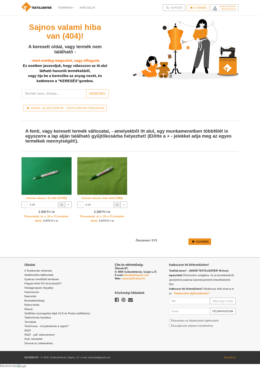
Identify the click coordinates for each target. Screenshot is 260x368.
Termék (200, 7)
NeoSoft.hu (230, 357)
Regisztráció (229, 9)
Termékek (65, 7)
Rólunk (28, 309)
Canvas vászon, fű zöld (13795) (46, 198)
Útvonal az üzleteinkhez (38, 343)
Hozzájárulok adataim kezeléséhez (192, 325)
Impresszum (31, 291)
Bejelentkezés (228, 6)
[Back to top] (247, 355)
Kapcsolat (30, 296)
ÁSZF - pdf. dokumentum (39, 334)
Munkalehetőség (34, 300)
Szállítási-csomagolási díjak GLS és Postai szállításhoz (57, 313)
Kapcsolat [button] (87, 7)
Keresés (175, 7)
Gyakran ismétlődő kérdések (41, 279)
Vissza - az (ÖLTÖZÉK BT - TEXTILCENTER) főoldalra (67, 108)
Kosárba (202, 241)
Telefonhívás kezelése (37, 317)
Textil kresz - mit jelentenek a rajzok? (46, 326)
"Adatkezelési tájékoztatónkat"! (191, 293)
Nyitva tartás (31, 304)
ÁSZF (27, 330)
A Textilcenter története (38, 270)
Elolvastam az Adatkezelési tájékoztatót (195, 320)
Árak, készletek (33, 338)
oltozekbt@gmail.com (136, 275)
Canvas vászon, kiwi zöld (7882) (102, 198)
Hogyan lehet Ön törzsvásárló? (43, 283)
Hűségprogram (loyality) (38, 287)
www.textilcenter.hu (133, 278)
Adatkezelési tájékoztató (38, 274)
